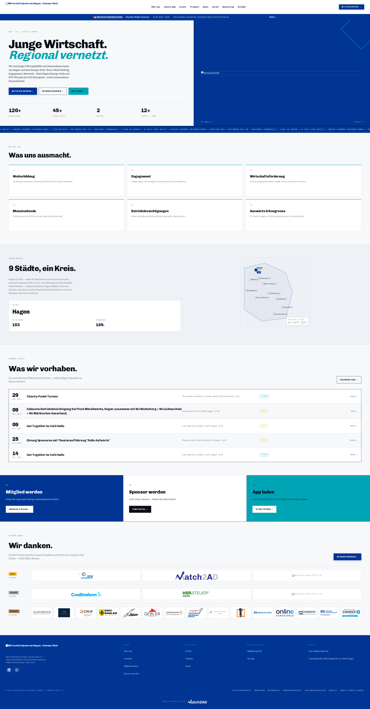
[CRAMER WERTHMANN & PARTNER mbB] (86, 613)
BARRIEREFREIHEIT (292, 690)
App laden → (78, 91)
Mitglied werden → (23, 91)
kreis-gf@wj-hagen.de (319, 651)
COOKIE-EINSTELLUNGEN (351, 690)
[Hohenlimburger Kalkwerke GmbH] (196, 613)
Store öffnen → (264, 509)
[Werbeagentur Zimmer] (351, 613)
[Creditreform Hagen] (86, 594)
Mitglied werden (352, 7)
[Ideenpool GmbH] (218, 613)
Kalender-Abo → (349, 380)
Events (182, 7)
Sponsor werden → (52, 91)
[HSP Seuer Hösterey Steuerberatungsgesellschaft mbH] (196, 594)
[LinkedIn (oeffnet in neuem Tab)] (9, 670)
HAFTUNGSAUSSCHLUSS (315, 690)
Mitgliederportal (254, 651)
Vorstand (128, 659)
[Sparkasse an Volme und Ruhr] (307, 575)
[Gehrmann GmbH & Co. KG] (174, 613)
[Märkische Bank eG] (263, 613)
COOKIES (333, 690)
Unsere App (170, 7)
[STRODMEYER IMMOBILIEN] (307, 613)
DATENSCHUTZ (274, 690)
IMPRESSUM (259, 690)
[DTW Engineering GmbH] (86, 575)
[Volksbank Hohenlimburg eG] (329, 613)
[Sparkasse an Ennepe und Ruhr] (307, 594)
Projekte (194, 7)
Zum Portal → (140, 509)
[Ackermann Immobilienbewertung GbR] (42, 613)
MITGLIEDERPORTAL (241, 690)
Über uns (155, 7)
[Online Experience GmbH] (285, 613)
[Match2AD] (196, 575)
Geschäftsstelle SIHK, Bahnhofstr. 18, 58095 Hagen (331, 659)
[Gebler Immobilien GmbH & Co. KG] (152, 613)
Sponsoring (228, 7)
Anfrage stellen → (19, 509)
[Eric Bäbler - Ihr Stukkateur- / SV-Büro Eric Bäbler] (108, 613)
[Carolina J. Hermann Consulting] (64, 613)
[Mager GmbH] (241, 613)
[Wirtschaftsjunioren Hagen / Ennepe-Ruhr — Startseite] (32, 7)
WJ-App (250, 659)
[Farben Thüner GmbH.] (130, 613)
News (205, 7)
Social (215, 7)
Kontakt (242, 7)
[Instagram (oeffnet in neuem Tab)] (17, 670)
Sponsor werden (131, 674)
